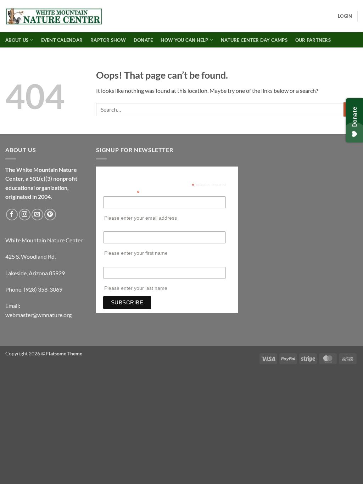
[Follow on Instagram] (24, 214)
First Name (115, 227)
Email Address (121, 192)
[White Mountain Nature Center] (54, 16)
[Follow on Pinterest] (50, 214)
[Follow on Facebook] (12, 214)
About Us (16, 40)
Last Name (114, 263)
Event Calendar (62, 40)
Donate (143, 40)
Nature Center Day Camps (254, 40)
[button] (345, 16)
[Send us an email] (37, 214)
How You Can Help (184, 40)
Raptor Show (108, 40)
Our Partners (313, 40)
